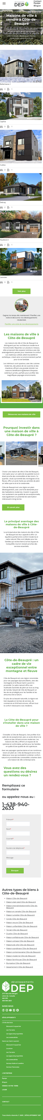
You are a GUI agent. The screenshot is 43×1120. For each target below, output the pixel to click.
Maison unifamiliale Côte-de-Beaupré (21, 926)
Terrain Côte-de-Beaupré (16, 930)
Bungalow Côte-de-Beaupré (18, 963)
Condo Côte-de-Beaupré (16, 919)
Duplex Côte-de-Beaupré (17, 934)
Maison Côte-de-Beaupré (16, 898)
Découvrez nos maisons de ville (21, 414)
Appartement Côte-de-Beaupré (19, 967)
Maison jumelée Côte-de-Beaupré (20, 915)
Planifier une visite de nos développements (21, 324)
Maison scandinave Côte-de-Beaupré (21, 949)
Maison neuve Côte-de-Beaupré (19, 923)
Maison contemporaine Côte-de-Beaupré (23, 952)
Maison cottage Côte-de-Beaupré (20, 941)
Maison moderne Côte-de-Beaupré (20, 956)
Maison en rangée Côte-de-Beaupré (21, 911)
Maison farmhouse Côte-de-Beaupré (21, 960)
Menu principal (4, 3)
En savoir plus (13, 507)
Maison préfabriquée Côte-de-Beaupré (22, 937)
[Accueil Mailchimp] (21, 4)
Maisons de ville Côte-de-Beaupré (20, 945)
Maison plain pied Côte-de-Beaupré (21, 902)
